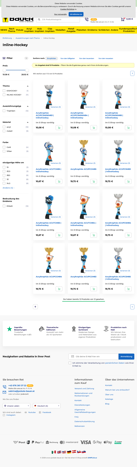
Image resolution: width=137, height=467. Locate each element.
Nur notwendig (60, 14)
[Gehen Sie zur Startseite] (18, 19)
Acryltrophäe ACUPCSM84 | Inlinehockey (118, 224)
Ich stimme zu (76, 14)
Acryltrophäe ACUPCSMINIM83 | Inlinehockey (45, 115)
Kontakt (78, 400)
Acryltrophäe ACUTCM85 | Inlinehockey (48, 170)
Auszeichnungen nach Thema (28, 38)
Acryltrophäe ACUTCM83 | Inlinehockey (48, 224)
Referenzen (80, 426)
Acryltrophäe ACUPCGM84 (49, 276)
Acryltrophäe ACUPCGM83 (83, 276)
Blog (107, 404)
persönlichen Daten (115, 363)
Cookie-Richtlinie (67, 9)
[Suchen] (39, 19)
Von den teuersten (86, 58)
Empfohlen (51, 58)
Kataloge (109, 399)
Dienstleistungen (82, 405)
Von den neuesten (105, 58)
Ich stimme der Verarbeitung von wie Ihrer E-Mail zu (103, 364)
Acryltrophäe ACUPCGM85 (83, 169)
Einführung (7, 38)
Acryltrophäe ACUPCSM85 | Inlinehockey (118, 277)
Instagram (11, 415)
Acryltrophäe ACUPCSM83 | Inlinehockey (118, 170)
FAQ (76, 417)
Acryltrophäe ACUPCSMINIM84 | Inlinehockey (80, 115)
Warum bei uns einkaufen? (117, 390)
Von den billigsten (67, 58)
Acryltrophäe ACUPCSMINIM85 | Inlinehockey (114, 115)
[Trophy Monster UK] (59, 452)
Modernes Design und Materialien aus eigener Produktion (87, 334)
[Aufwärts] (35, 306)
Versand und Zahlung (84, 388)
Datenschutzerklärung (85, 421)
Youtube (32, 412)
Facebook (47, 412)
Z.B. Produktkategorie (51, 19)
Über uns (109, 394)
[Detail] (59, 127)
